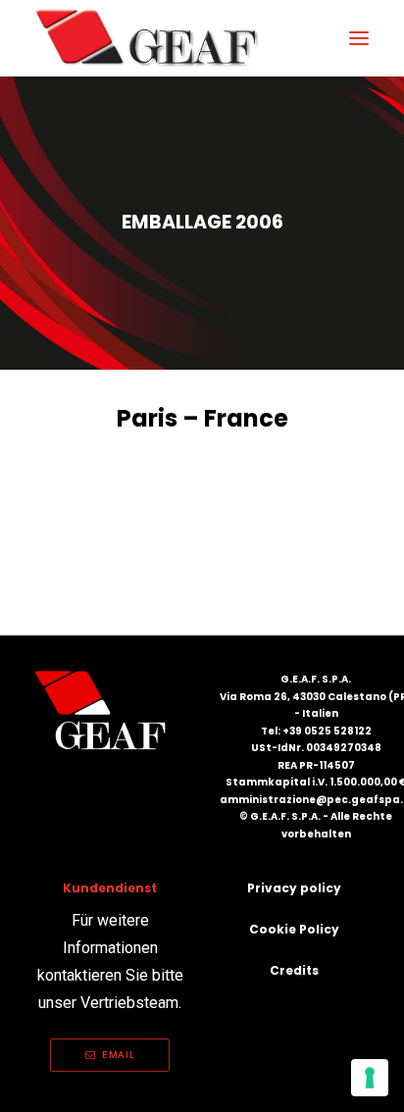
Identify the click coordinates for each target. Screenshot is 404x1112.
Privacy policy (294, 888)
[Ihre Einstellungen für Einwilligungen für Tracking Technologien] (369, 1077)
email (118, 1054)
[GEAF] (155, 38)
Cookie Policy (294, 929)
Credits (294, 970)
